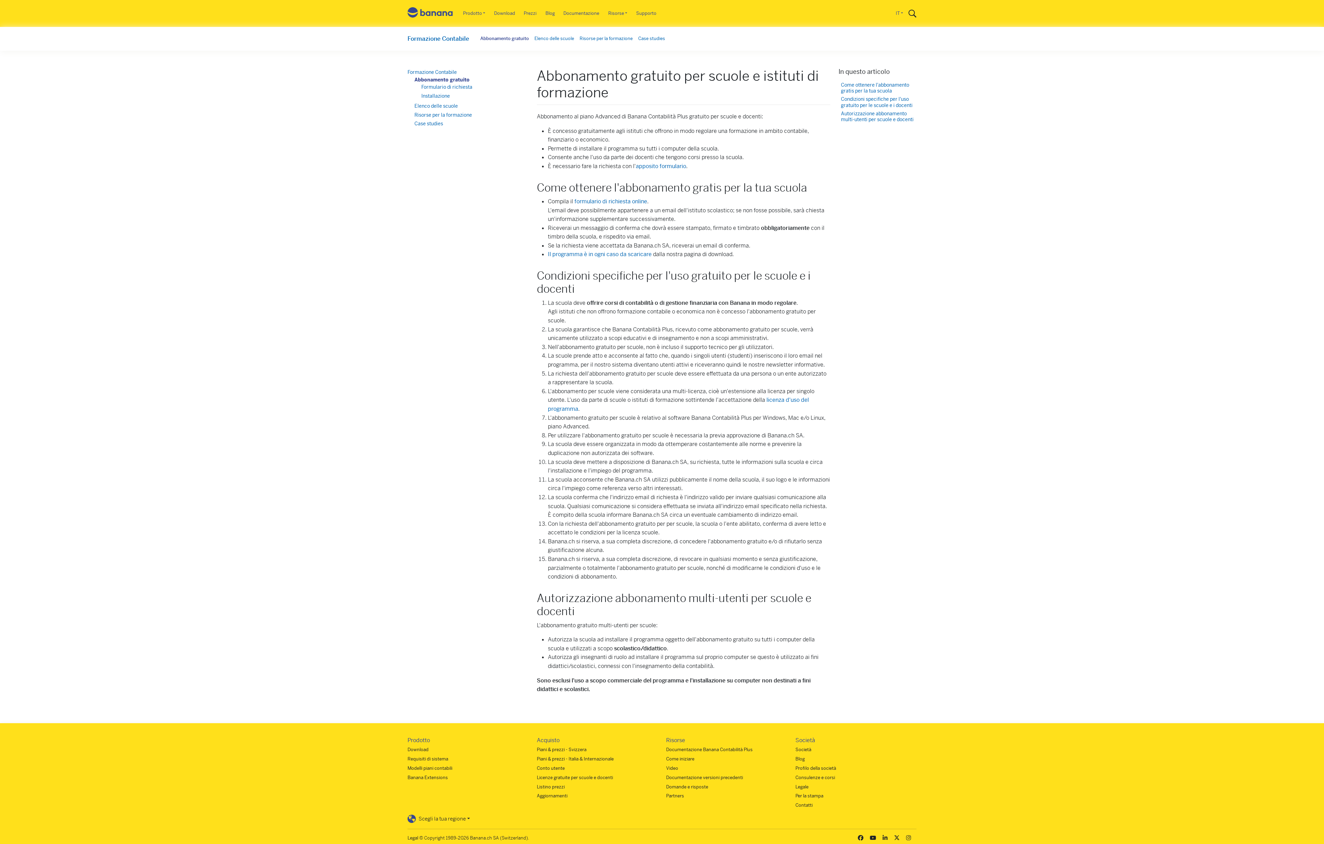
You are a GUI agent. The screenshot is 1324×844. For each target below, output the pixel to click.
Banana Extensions (428, 777)
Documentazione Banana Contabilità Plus (709, 750)
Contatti (804, 805)
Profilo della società (815, 768)
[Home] (430, 13)
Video (672, 768)
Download (504, 13)
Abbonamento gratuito (504, 38)
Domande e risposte (687, 787)
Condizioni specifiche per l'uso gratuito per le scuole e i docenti (877, 102)
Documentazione (581, 13)
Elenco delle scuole (554, 38)
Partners (675, 796)
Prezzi (530, 13)
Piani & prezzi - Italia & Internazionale (575, 759)
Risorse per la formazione (606, 38)
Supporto (646, 13)
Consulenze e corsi (815, 777)
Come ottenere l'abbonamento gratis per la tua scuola (875, 88)
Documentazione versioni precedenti (704, 777)
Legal (413, 838)
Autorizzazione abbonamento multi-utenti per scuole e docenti (877, 117)
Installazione (435, 96)
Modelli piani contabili (430, 768)
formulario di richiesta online (610, 201)
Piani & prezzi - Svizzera (561, 750)
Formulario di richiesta (446, 87)
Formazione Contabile (438, 38)
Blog (550, 13)
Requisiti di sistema (428, 759)
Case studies (651, 38)
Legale (802, 787)
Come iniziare (680, 759)
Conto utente (551, 768)
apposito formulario (661, 166)
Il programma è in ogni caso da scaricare (600, 254)
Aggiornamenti (552, 796)
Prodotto (472, 13)
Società (803, 750)
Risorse (616, 13)
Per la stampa (809, 796)
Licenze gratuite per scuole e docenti (575, 777)
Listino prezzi (551, 787)
